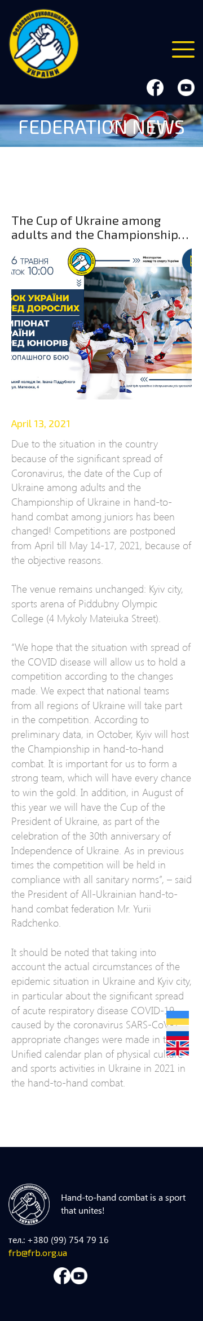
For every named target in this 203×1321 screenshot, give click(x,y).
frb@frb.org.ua (37, 1252)
